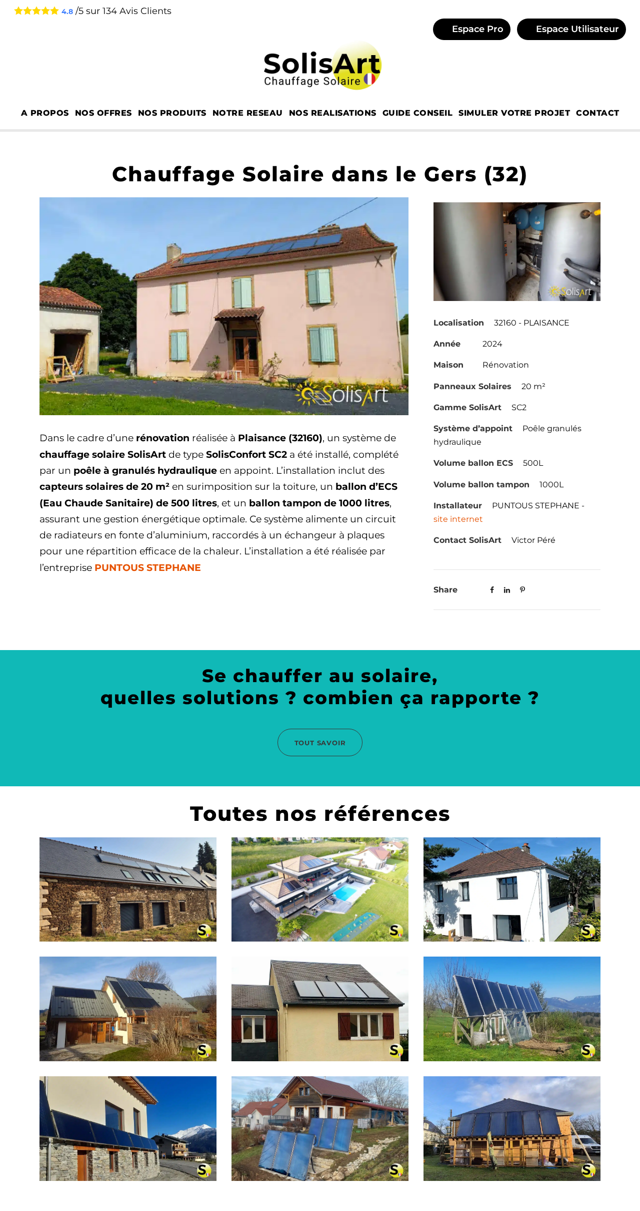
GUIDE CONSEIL (417, 113)
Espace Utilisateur (576, 29)
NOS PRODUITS (172, 113)
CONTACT (598, 113)
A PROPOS (45, 113)
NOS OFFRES (103, 113)
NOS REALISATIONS (332, 113)
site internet (458, 519)
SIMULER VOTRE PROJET (514, 113)
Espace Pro (477, 29)
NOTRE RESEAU (247, 113)
